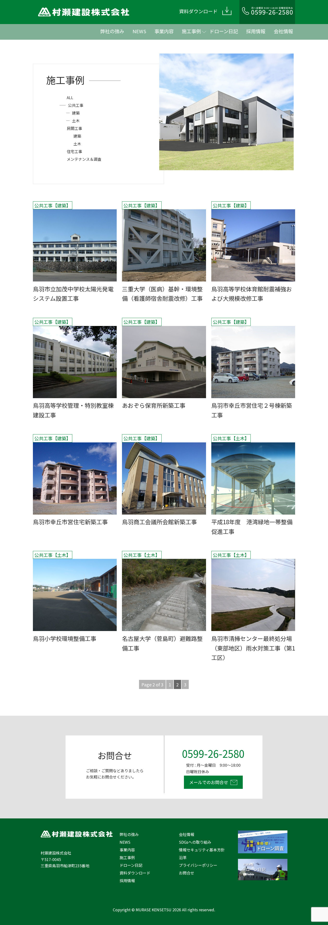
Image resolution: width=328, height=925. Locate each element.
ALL (70, 97)
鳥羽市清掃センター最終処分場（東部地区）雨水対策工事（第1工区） (253, 648)
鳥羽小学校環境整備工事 (64, 638)
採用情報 (255, 31)
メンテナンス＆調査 (84, 159)
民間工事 (74, 128)
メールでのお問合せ (208, 782)
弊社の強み (112, 31)
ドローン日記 (223, 31)
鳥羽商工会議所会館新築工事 (159, 521)
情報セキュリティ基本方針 (202, 850)
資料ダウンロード (135, 873)
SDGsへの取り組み (195, 842)
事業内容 (164, 31)
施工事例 (191, 31)
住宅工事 (74, 151)
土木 (76, 120)
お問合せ (186, 873)
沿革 (183, 857)
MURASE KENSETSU (153, 909)
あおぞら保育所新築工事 (153, 405)
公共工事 (75, 105)
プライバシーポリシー (198, 865)
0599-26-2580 (213, 753)
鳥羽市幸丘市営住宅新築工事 (70, 521)
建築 (76, 113)
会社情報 (283, 31)
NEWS (139, 31)
